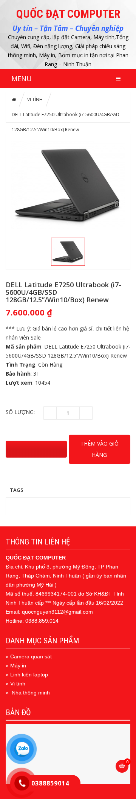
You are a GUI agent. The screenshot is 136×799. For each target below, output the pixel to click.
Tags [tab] (16, 490)
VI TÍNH (35, 99)
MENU (21, 78)
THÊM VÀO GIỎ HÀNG (99, 449)
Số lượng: (20, 411)
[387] (36, 449)
